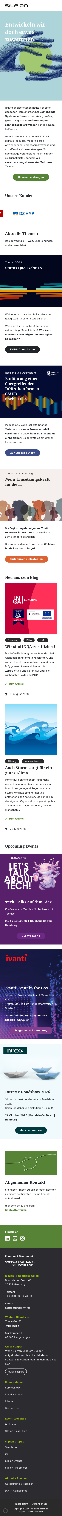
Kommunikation (33, 761)
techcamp (11, 1424)
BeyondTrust (12, 1408)
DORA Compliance (22, 349)
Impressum (21, 1503)
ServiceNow (12, 1387)
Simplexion (11, 1447)
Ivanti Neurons (14, 1394)
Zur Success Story (22, 452)
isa (7, 1453)
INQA (29, 640)
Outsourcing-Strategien (26, 558)
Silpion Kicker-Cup (16, 1430)
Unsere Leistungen (31, 177)
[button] (5, 1510)
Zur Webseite (31, 935)
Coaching (13, 640)
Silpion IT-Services (16, 1467)
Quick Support (16, 1371)
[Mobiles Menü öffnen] (55, 5)
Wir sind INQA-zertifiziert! (30, 646)
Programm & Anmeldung (31, 1030)
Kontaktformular (15, 1209)
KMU (43, 640)
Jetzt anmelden (31, 1130)
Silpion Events (13, 1460)
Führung (12, 761)
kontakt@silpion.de (18, 1307)
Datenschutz (39, 1503)
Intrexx (9, 1401)
